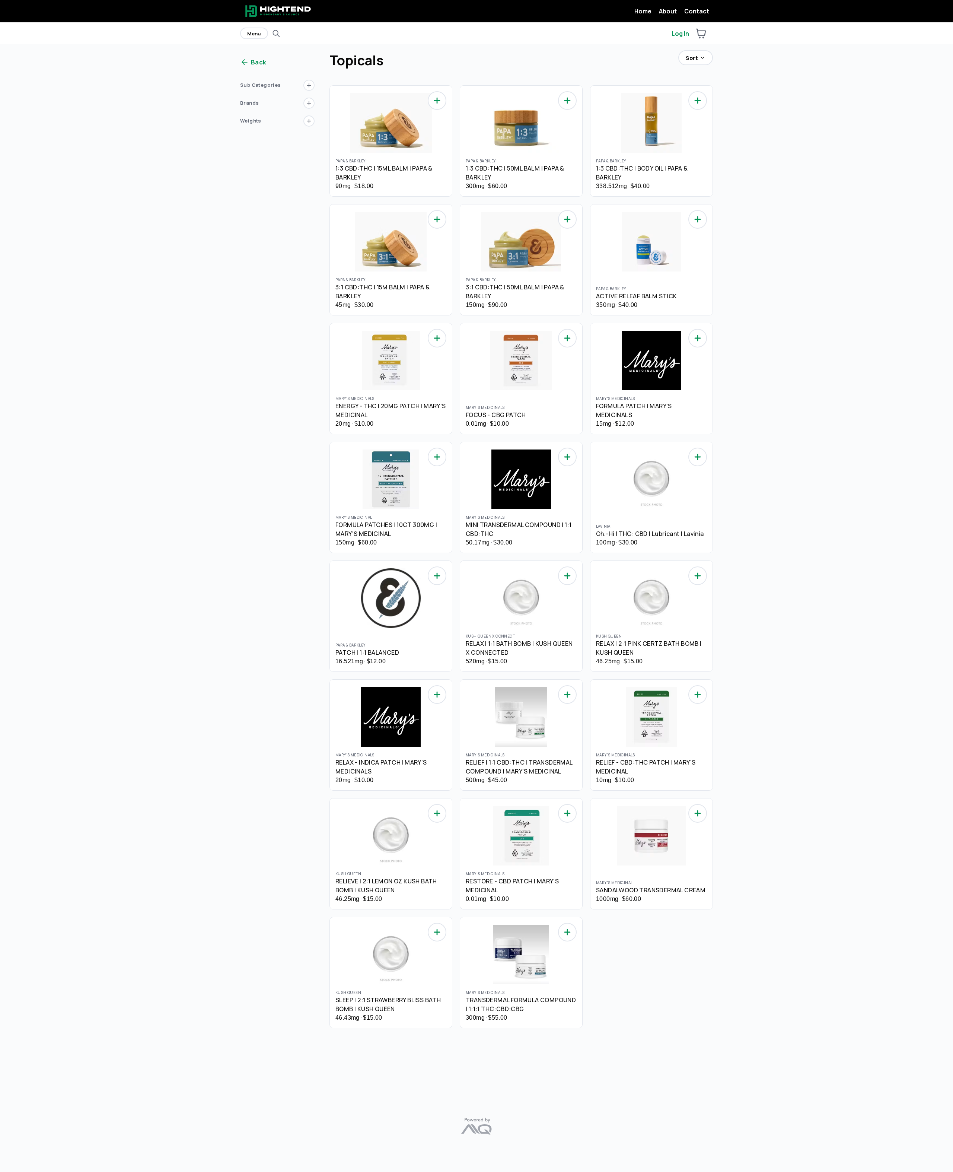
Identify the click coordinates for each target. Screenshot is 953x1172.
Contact (696, 11)
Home (642, 11)
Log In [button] (680, 33)
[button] (701, 33)
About (668, 11)
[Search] (276, 33)
